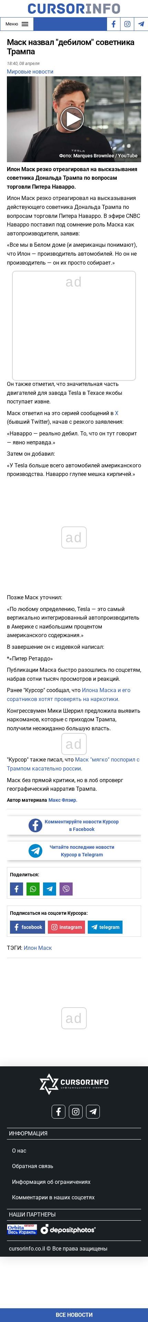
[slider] (39, 159)
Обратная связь (32, 1166)
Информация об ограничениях (51, 1182)
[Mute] (22, 158)
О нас (19, 1150)
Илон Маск (38, 948)
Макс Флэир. (63, 800)
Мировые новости (30, 71)
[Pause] (12, 158)
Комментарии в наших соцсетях (53, 1197)
